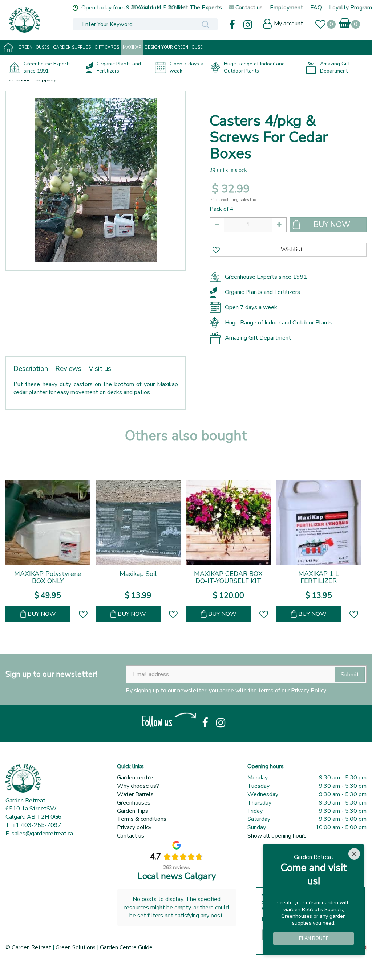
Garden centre (135, 778)
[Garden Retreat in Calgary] (56, 20)
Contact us (130, 836)
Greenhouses (133, 803)
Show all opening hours (277, 836)
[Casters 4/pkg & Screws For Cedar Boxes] (95, 180)
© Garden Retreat (29, 947)
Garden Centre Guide (126, 947)
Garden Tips (132, 811)
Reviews (68, 368)
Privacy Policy (308, 691)
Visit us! (101, 368)
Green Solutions (76, 947)
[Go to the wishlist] (323, 25)
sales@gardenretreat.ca (42, 834)
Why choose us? (138, 786)
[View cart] (345, 22)
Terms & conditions (141, 819)
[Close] (354, 854)
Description (30, 368)
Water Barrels (135, 794)
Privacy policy (134, 827)
